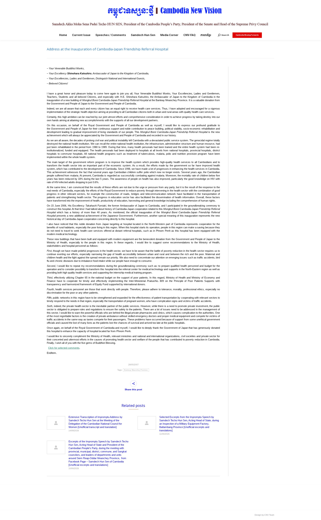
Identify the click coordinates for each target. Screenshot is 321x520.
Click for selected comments (63, 347)
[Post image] (56, 423)
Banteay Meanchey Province (136, 370)
